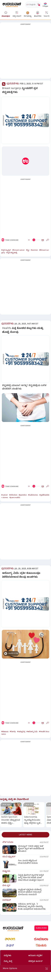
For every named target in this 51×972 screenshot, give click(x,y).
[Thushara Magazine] (10, 945)
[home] (12, 4)
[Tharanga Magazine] (10, 939)
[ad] (27, 120)
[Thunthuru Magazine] (41, 945)
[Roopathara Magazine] (41, 939)
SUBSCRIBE (41, 928)
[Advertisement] (25, 52)
